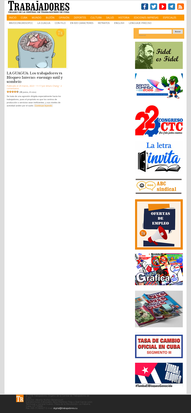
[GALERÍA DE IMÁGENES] (159, 284)
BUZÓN (50, 17)
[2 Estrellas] (10, 91)
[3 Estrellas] (12, 91)
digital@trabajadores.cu (65, 408)
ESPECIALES (169, 17)
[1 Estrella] (8, 91)
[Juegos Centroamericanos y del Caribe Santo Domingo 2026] (159, 99)
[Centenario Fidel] (159, 67)
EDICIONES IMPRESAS (146, 17)
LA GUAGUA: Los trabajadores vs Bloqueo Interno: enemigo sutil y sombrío (35, 77)
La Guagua (43, 23)
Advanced (142, 35)
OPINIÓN (64, 17)
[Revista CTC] (159, 327)
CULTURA (96, 17)
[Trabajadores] (20, 398)
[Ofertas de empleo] (159, 224)
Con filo (60, 23)
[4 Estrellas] (15, 91)
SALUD (110, 17)
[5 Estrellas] (17, 91)
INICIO (12, 17)
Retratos (104, 23)
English (119, 23)
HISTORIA (123, 17)
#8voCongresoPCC (21, 23)
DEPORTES (80, 17)
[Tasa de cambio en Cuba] (159, 357)
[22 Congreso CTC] (159, 135)
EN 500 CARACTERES (81, 23)
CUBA (24, 17)
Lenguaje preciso (140, 23)
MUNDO (36, 17)
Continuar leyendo (43, 105)
